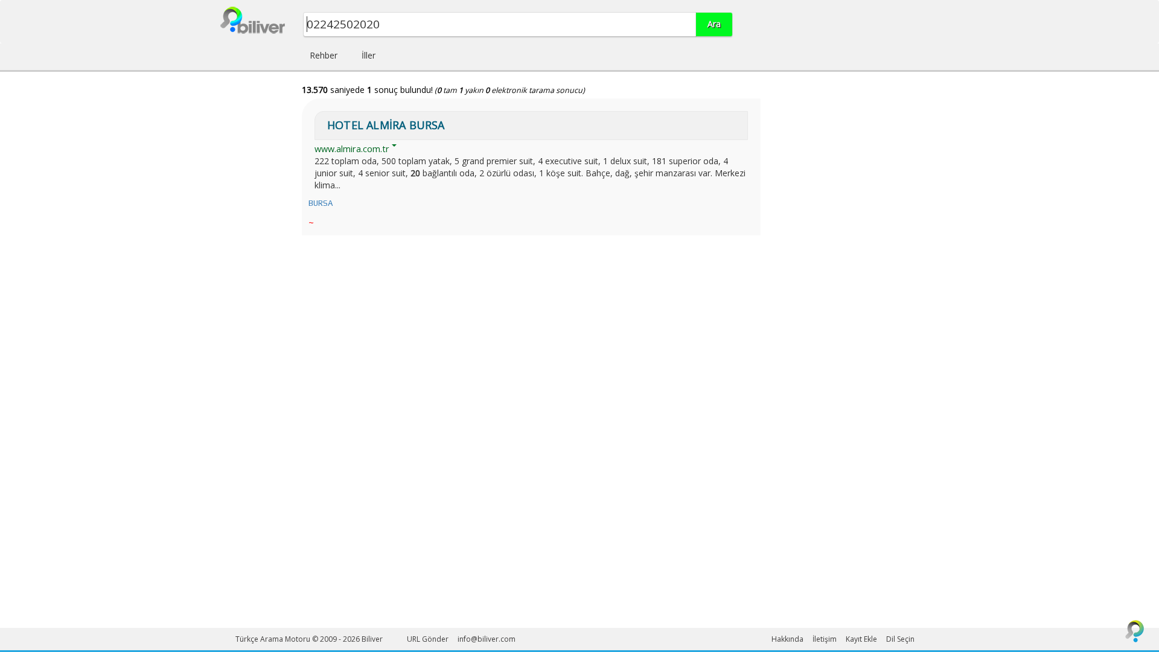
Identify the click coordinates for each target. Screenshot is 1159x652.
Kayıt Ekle (861, 639)
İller (368, 55)
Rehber (323, 55)
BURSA (320, 203)
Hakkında (787, 639)
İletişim (825, 639)
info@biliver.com (487, 639)
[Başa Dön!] (1135, 631)
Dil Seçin (900, 639)
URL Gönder (428, 639)
